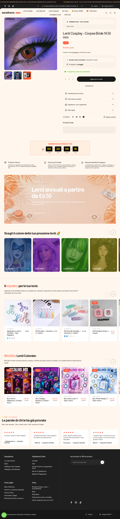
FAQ (33, 464)
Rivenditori (35, 494)
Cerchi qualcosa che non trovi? (42, 500)
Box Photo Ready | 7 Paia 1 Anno (100, 400)
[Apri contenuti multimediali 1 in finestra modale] (30, 43)
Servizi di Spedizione (39, 471)
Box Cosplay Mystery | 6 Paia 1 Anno (42, 401)
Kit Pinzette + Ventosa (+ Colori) (44, 332)
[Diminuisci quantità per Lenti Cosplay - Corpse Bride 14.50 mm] (65, 79)
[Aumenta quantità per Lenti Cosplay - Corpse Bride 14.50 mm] (73, 79)
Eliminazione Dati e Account (13, 498)
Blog (33, 491)
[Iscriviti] (102, 462)
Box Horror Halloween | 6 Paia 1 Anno (14, 401)
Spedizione (75, 52)
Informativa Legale (10, 495)
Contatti (34, 461)
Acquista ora (89, 86)
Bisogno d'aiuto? (111, 117)
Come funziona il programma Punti (42, 467)
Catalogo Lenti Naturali (12, 469)
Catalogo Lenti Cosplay (12, 466)
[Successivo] (82, 6)
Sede (6, 464)
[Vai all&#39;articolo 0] (8, 75)
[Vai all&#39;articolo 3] (27, 75)
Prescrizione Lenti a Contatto (42, 497)
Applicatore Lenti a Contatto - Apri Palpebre (14, 333)
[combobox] (95, 6)
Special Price (96, 328)
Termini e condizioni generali (14, 490)
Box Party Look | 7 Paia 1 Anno (71, 400)
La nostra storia (9, 461)
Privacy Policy (9, 493)
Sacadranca (10, 328)
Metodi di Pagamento (39, 474)
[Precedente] (38, 6)
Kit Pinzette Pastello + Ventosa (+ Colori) (72, 332)
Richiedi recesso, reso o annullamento (40, 488)
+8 (73, 336)
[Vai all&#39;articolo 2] (18, 75)
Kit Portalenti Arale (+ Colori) (101, 332)
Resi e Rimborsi (9, 487)
